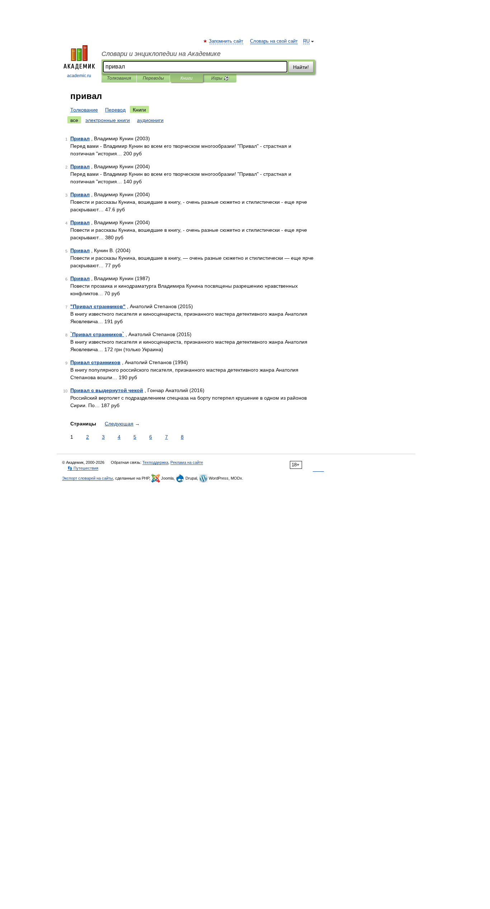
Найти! (301, 67)
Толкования (119, 78)
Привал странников (95, 362)
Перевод (115, 110)
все (74, 120)
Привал (80, 138)
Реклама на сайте (186, 462)
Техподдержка (155, 462)
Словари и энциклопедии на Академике (161, 53)
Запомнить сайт (226, 41)
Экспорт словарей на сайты (87, 478)
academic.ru (79, 75)
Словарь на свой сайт (274, 41)
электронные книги (107, 120)
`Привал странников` (97, 334)
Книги (186, 78)
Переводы (153, 78)
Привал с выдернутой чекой (106, 390)
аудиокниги (150, 120)
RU (306, 41)
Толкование (84, 110)
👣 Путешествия (82, 468)
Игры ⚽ (220, 78)
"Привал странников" (98, 306)
